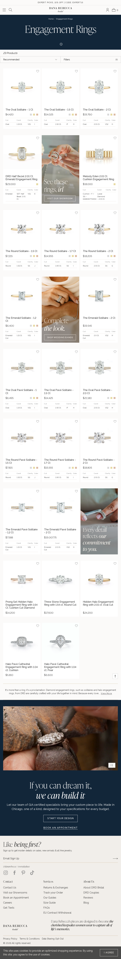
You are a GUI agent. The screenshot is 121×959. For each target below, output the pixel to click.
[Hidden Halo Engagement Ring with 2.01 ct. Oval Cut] (99, 579)
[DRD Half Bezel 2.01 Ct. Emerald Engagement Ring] (21, 153)
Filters (67, 59)
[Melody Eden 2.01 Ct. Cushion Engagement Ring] (99, 153)
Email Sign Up (11, 858)
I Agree (109, 952)
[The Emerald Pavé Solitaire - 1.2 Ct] (21, 507)
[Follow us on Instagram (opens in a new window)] (5, 872)
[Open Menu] (4, 9)
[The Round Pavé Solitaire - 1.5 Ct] (21, 437)
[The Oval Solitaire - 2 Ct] (99, 87)
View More (106, 693)
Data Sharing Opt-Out (52, 938)
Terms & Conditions (30, 938)
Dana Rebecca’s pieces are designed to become (82, 925)
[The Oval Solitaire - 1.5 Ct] (60, 87)
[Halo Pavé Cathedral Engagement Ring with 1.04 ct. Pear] (60, 641)
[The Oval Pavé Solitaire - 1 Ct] (21, 367)
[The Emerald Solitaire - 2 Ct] (99, 295)
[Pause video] (111, 765)
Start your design (60, 818)
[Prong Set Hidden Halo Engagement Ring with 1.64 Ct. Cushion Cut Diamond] (21, 579)
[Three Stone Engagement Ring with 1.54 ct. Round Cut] (60, 579)
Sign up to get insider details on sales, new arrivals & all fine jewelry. (37, 850)
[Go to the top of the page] (115, 676)
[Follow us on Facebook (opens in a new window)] (14, 872)
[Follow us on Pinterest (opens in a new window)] (23, 872)
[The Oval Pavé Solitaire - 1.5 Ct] (60, 367)
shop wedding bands (60, 337)
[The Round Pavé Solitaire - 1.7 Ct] (60, 437)
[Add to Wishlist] (37, 71)
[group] (21, 98)
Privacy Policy (10, 938)
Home (51, 19)
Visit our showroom (60, 198)
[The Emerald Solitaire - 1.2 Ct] (21, 295)
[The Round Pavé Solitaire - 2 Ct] (99, 437)
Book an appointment (60, 827)
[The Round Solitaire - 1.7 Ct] (60, 228)
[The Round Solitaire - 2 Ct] (99, 228)
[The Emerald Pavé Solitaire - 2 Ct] (60, 507)
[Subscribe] (115, 858)
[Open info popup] (60, 43)
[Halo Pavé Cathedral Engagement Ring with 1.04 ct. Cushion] (21, 641)
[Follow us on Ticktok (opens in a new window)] (32, 872)
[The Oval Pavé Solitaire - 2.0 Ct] (99, 367)
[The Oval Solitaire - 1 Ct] (21, 87)
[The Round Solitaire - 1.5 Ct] (21, 228)
